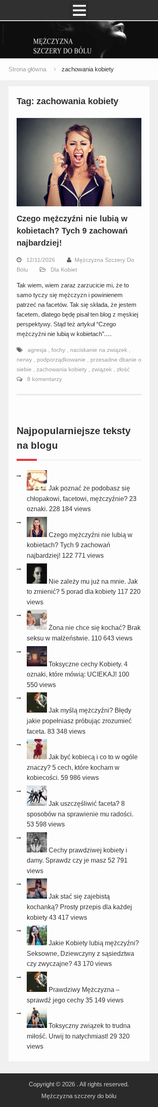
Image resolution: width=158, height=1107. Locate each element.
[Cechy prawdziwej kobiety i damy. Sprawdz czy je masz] (38, 850)
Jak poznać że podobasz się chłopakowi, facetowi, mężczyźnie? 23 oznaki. (82, 498)
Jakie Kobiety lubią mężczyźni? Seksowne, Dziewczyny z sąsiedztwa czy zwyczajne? (83, 953)
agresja (38, 350)
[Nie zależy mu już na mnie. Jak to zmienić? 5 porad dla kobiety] (38, 581)
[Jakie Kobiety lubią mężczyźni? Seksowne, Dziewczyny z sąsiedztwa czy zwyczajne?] (38, 943)
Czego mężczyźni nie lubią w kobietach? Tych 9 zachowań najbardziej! (72, 230)
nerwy (25, 359)
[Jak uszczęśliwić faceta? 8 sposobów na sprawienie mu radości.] (38, 803)
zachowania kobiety (62, 369)
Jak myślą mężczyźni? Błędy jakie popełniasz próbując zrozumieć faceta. (79, 720)
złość (123, 369)
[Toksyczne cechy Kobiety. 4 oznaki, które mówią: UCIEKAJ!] (38, 664)
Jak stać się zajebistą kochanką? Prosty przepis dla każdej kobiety (79, 907)
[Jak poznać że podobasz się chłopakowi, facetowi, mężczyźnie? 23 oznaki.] (38, 488)
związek (102, 369)
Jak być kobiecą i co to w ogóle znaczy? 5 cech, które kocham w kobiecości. (82, 767)
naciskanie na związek (99, 350)
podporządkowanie (62, 359)
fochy (59, 350)
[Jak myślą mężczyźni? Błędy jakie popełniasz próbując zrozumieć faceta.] (38, 710)
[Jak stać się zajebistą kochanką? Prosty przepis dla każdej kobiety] (38, 896)
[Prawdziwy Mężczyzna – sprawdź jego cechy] (38, 989)
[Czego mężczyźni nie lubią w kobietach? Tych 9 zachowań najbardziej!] (38, 534)
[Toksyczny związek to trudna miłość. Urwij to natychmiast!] (38, 1025)
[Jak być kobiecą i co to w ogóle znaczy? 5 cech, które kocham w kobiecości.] (38, 757)
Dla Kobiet (64, 269)
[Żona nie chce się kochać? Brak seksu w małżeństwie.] (38, 627)
